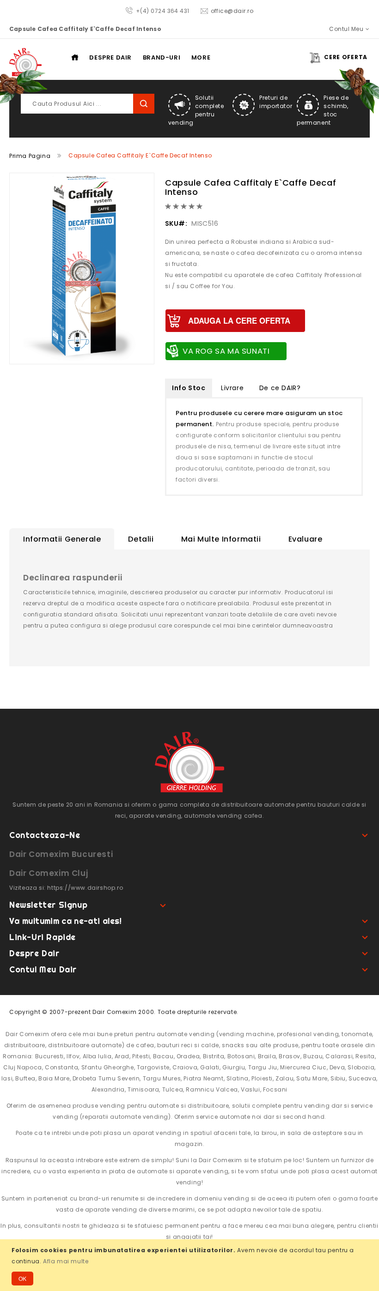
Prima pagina (77, 57)
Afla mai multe (66, 1261)
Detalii (140, 539)
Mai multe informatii (221, 539)
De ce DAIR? (280, 387)
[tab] (62, 538)
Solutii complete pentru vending (196, 110)
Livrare (232, 387)
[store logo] (25, 62)
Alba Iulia (97, 1056)
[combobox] (87, 104)
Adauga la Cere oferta (239, 320)
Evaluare (305, 539)
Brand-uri (161, 57)
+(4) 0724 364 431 (163, 11)
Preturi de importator (275, 102)
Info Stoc (188, 387)
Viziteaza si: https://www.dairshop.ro (66, 888)
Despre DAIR (110, 57)
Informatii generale (62, 539)
